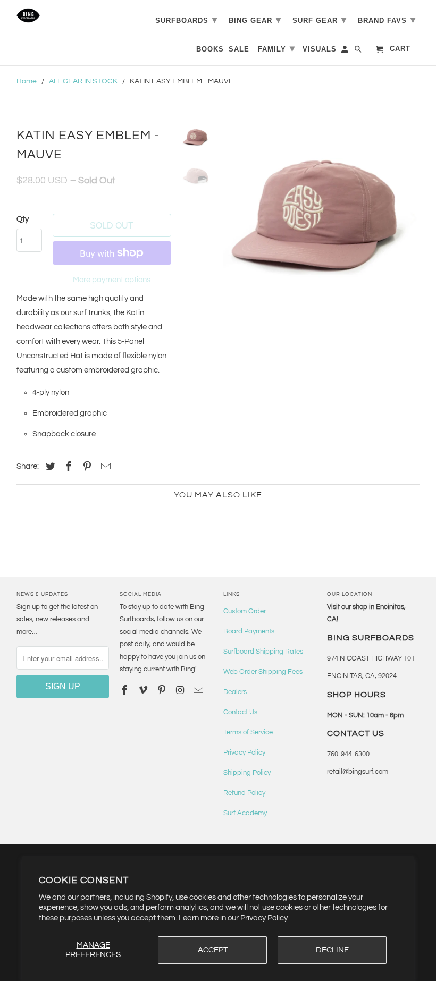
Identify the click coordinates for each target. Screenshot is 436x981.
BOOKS (210, 49)
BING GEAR (255, 19)
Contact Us (240, 712)
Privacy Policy (264, 918)
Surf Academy (245, 813)
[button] (320, 220)
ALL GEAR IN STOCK (83, 81)
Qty (22, 219)
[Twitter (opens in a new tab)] (48, 467)
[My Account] (345, 51)
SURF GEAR (319, 19)
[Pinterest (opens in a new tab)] (85, 467)
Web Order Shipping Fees (263, 671)
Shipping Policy (247, 772)
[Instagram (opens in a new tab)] (181, 691)
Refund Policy (244, 793)
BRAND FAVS (387, 19)
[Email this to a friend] (104, 467)
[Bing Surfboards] (63, 15)
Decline (332, 950)
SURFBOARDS (186, 19)
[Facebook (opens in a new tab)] (67, 467)
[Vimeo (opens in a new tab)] (144, 691)
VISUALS (320, 49)
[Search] (359, 51)
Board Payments (248, 631)
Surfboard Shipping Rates (263, 651)
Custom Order (244, 611)
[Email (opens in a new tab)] (199, 691)
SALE (239, 49)
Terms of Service (248, 732)
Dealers (235, 692)
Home (26, 81)
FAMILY (276, 48)
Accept (213, 950)
